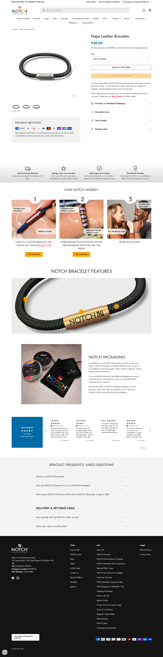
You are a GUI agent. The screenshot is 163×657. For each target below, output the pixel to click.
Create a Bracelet (23, 18)
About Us (100, 549)
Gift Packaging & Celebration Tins (110, 586)
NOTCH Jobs (102, 623)
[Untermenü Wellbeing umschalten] (78, 22)
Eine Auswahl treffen (121, 76)
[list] (46, 67)
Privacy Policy (145, 554)
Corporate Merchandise (106, 628)
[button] (150, 10)
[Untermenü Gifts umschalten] (108, 18)
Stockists (73, 582)
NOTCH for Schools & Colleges (110, 573)
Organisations (87, 23)
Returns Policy (102, 600)
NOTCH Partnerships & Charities (110, 559)
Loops (46, 18)
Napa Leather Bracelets (26, 29)
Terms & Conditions (105, 609)
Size (92, 54)
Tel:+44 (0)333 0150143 (109, 2)
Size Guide (91, 2)
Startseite (14, 29)
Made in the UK (103, 595)
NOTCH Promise (103, 554)
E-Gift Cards (75, 568)
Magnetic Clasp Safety (105, 614)
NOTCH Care (75, 554)
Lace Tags (64, 18)
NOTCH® (20, 649)
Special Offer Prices (105, 568)
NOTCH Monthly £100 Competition (111, 563)
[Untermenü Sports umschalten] (131, 18)
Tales (55, 18)
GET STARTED (34, 254)
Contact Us (74, 573)
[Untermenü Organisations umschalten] (94, 22)
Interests (116, 18)
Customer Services (104, 577)
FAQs (72, 563)
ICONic (96, 18)
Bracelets (37, 18)
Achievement (140, 18)
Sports (127, 18)
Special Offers (76, 577)
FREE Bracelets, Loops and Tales (110, 582)
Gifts (104, 18)
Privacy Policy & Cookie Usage (109, 605)
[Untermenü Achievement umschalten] (146, 18)
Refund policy (102, 618)
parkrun (73, 586)
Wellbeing (72, 23)
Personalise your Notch (80, 18)
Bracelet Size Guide (121, 67)
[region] (97, 431)
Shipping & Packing (104, 591)
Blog (72, 559)
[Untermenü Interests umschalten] (120, 18)
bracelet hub (43, 245)
